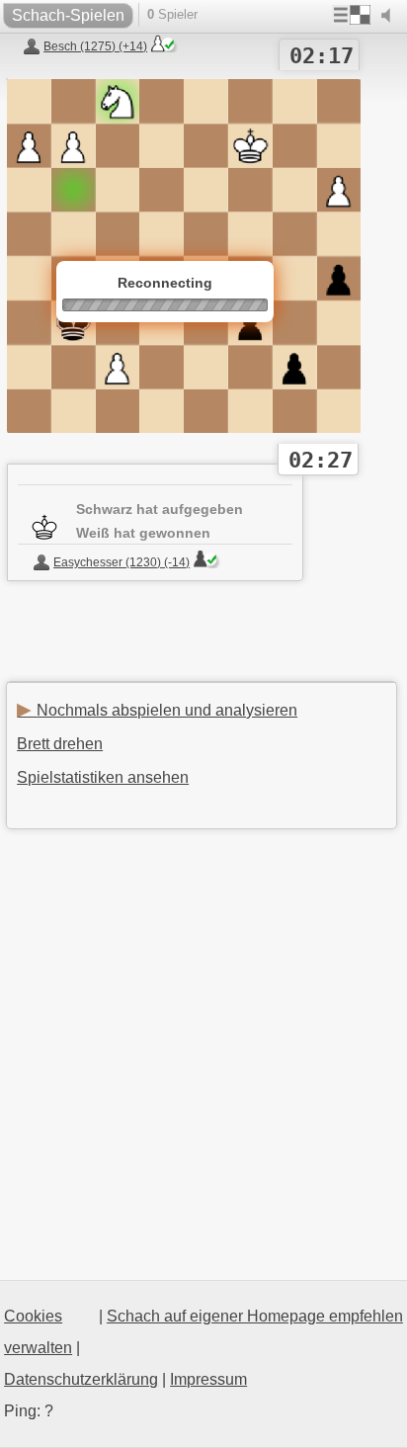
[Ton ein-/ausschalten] (390, 16)
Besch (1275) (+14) (95, 46)
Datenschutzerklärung (81, 1379)
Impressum (208, 1379)
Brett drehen (60, 743)
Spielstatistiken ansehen (103, 777)
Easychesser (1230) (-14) (121, 562)
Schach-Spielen (68, 15)
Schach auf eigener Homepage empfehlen (255, 1316)
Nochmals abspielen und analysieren (157, 710)
